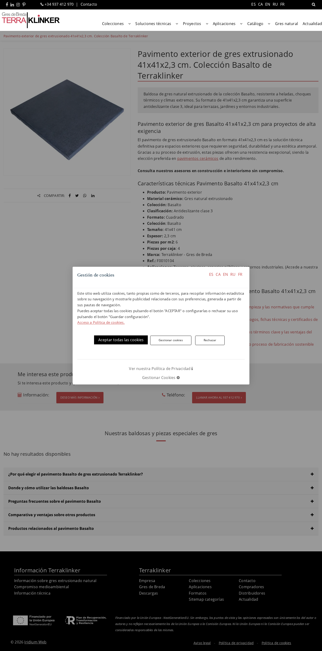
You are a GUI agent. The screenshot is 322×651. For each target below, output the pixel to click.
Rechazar (210, 340)
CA (218, 274)
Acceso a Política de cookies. (101, 322)
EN (225, 274)
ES (211, 274)
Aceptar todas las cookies (121, 340)
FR (240, 274)
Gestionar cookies (171, 340)
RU (232, 274)
